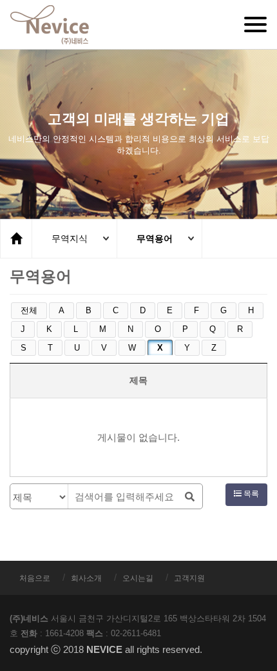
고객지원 (189, 578)
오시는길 (137, 578)
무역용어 (155, 238)
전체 (29, 310)
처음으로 (34, 578)
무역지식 (70, 238)
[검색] (189, 497)
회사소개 (86, 578)
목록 (250, 493)
